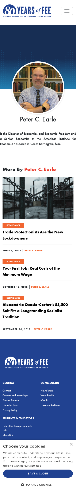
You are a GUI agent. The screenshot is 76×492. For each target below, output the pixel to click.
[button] (38, 484)
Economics (13, 225)
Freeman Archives (50, 405)
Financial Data (10, 405)
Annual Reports (11, 400)
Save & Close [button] (38, 473)
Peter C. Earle (33, 250)
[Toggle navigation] (67, 11)
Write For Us (47, 395)
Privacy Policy (10, 410)
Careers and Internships (15, 395)
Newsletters (47, 390)
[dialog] (38, 466)
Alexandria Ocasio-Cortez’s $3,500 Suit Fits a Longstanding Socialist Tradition (35, 310)
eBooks (45, 400)
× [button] (71, 444)
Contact (7, 390)
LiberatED (8, 434)
